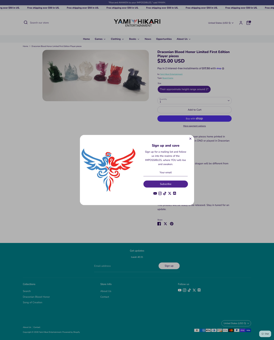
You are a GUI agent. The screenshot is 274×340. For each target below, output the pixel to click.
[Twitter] (169, 193)
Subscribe (165, 184)
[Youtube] (155, 193)
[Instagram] (160, 193)
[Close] (190, 139)
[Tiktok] (165, 193)
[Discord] (174, 193)
